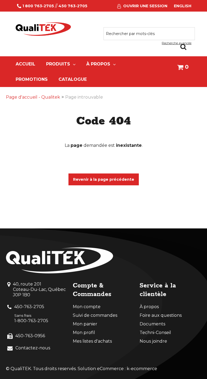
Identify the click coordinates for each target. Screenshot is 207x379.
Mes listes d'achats (92, 341)
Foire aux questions (161, 315)
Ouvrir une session (145, 6)
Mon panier (85, 323)
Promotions (32, 79)
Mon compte (87, 306)
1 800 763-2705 (38, 6)
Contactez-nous (32, 347)
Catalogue (72, 79)
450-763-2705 (29, 306)
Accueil (25, 64)
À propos (98, 64)
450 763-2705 (72, 6)
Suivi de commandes (95, 315)
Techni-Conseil (155, 332)
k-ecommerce (142, 368)
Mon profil (84, 332)
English (182, 6)
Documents (152, 323)
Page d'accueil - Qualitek (33, 97)
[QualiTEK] (43, 29)
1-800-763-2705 (31, 320)
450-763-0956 (30, 335)
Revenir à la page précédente (103, 179)
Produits (58, 64)
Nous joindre (153, 341)
